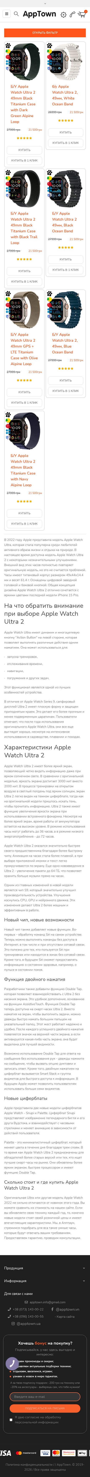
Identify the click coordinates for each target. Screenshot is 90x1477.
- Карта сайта (65, 1317)
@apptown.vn (67, 1309)
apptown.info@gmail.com (47, 1302)
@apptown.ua (28, 1323)
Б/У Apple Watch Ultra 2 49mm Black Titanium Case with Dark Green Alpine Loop (23, 104)
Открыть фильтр (45, 33)
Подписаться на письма (45, 1408)
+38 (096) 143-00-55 (28, 1316)
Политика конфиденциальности (29, 1465)
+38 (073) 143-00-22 (28, 1309)
